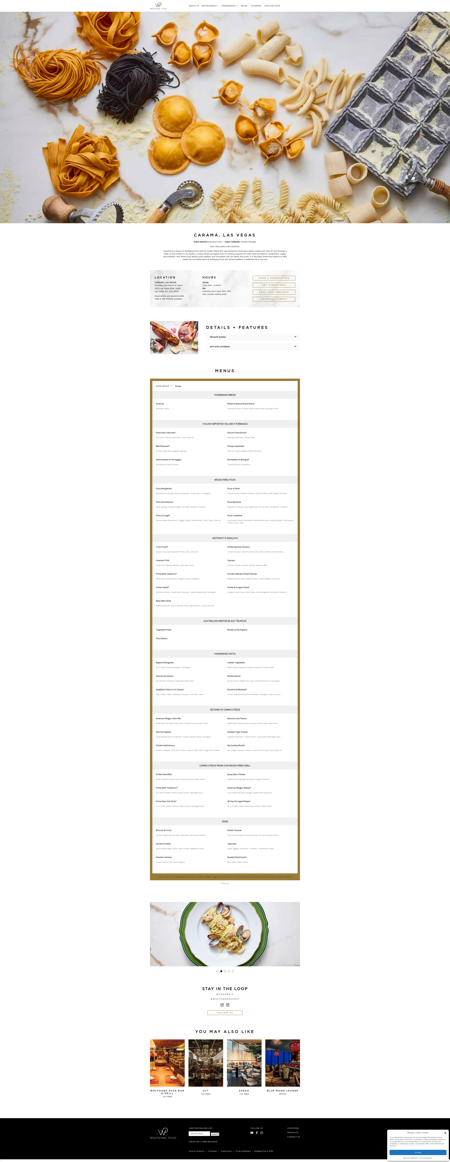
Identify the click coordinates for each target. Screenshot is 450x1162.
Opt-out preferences (410, 1158)
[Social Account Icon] (222, 1005)
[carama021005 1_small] (225, 934)
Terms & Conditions (196, 1151)
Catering (256, 6)
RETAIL (244, 6)
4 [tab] (229, 971)
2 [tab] (221, 971)
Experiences (229, 6)
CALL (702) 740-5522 (274, 292)
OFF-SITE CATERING (220, 346)
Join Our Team (272, 6)
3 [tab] (225, 971)
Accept (418, 1152)
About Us (194, 6)
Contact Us (293, 1137)
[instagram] (261, 1132)
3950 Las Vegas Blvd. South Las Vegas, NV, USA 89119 (168, 289)
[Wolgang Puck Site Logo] (158, 6)
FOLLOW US (225, 1012)
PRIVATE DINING (218, 337)
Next (294, 937)
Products (292, 1132)
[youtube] (251, 1132)
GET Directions (274, 285)
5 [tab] (233, 971)
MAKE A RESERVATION (274, 278)
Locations (293, 1128)
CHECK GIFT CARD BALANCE (203, 1141)
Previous (156, 937)
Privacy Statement (425, 1158)
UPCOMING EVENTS (274, 299)
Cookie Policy (226, 1151)
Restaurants (209, 6)
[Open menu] (218, 6)
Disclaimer (212, 1151)
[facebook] (256, 1132)
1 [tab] (217, 971)
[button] (445, 1133)
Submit (215, 1134)
